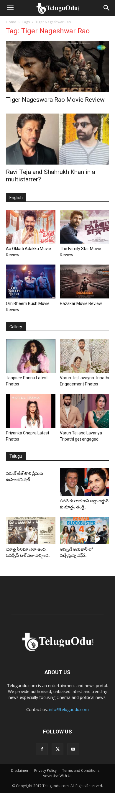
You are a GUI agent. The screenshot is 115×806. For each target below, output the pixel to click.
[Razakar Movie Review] (84, 281)
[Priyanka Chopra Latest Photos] (30, 411)
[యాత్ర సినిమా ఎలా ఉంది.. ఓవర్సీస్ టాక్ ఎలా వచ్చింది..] (30, 530)
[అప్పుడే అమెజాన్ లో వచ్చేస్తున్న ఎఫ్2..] (84, 530)
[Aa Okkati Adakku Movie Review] (30, 227)
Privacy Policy (45, 770)
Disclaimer (20, 770)
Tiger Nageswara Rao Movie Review (55, 99)
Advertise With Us (57, 775)
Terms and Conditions (80, 770)
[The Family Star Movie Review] (84, 227)
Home (11, 21)
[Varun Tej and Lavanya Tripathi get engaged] (84, 411)
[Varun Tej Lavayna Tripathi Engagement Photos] (84, 356)
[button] (10, 8)
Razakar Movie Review (81, 303)
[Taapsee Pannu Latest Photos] (30, 356)
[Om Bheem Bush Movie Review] (30, 281)
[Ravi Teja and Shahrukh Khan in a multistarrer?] (57, 139)
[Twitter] (57, 749)
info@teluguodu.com (69, 709)
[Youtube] (73, 749)
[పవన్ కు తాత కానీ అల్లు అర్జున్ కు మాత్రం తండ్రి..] (84, 482)
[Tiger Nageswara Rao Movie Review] (57, 66)
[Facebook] (42, 749)
